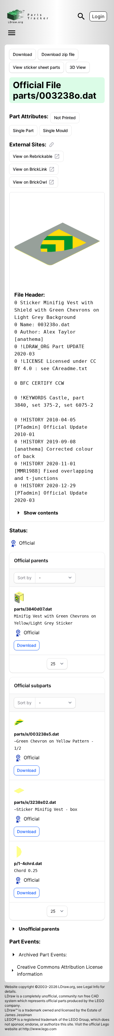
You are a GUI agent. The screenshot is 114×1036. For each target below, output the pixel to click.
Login (98, 16)
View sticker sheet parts (36, 67)
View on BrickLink (30, 169)
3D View (78, 67)
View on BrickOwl (30, 181)
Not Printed (65, 117)
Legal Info (91, 986)
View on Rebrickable (32, 156)
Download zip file (58, 54)
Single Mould (55, 130)
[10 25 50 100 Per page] (57, 664)
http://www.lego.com (39, 1029)
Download (22, 54)
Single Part (23, 130)
